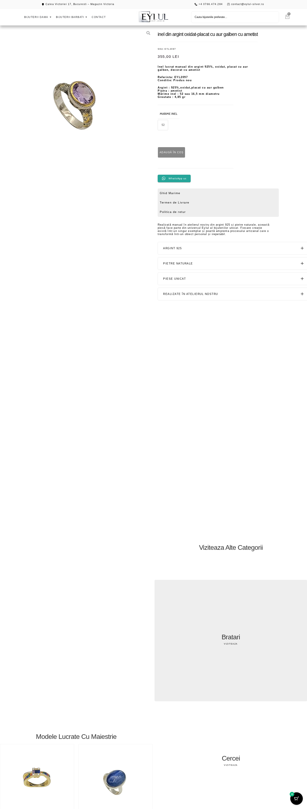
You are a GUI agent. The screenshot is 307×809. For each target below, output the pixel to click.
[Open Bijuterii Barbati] (86, 17)
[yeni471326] (78, 103)
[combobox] (235, 17)
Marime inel (168, 114)
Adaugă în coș (172, 152)
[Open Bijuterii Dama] (50, 17)
